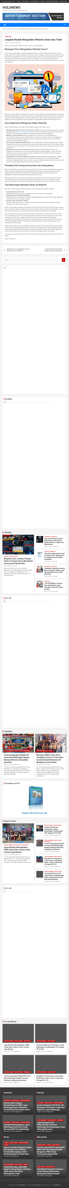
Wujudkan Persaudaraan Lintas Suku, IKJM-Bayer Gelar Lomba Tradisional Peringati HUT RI (53, 861)
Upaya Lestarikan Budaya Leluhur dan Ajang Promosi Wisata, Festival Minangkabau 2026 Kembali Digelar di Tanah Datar (17, 1150)
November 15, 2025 (9, 1111)
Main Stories (14, 556)
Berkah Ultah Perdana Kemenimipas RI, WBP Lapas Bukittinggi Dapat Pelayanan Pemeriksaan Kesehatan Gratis (17, 1106)
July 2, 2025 (47, 561)
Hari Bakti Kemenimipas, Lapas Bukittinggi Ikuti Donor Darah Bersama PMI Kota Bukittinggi (17, 1127)
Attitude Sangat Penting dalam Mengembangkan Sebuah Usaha (53, 250)
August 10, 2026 (41, 1111)
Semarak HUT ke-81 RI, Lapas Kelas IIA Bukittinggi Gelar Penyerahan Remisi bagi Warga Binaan (54, 876)
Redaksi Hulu (16, 764)
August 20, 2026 (48, 835)
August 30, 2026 (8, 854)
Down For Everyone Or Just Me (24, 132)
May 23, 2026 (40, 1131)
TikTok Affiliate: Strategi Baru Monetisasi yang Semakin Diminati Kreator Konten (53, 586)
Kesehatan (8, 1093)
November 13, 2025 (9, 1131)
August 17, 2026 (48, 866)
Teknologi (8, 36)
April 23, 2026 (7, 566)
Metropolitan (42, 1137)
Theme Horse (36, 1185)
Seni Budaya (25, 845)
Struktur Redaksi (35, 1)
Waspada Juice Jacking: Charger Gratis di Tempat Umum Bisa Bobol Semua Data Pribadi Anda (18, 561)
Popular (46, 551)
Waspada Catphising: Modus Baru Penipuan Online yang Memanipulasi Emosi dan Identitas (54, 571)
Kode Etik (42, 1)
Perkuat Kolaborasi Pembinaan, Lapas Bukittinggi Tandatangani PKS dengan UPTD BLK (53, 830)
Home (18, 1)
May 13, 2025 (47, 591)
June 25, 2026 (7, 1156)
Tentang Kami (25, 1)
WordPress (57, 1185)
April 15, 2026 (48, 546)
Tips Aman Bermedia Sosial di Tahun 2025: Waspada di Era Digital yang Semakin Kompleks (54, 556)
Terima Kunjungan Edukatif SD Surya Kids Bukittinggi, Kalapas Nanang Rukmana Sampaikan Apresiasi (54, 846)
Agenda (6, 1142)
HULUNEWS (11, 7)
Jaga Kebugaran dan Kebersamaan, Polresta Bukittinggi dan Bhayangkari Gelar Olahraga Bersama (51, 1126)
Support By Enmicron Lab (34, 813)
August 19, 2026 (8, 764)
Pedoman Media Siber (52, 1)
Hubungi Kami (63, 1)
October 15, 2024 (9, 42)
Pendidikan (47, 536)
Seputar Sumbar (9, 750)
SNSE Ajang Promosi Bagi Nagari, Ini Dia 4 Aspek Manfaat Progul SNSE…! (18, 250)
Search (63, 260)
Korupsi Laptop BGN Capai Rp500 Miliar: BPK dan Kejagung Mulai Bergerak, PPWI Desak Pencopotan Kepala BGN (51, 1150)
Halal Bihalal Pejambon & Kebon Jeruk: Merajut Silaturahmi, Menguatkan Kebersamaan (50, 1171)
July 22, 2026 (39, 764)
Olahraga (40, 1093)
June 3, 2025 (47, 576)
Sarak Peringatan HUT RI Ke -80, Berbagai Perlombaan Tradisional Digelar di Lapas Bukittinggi (51, 1107)
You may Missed (10, 1022)
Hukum (49, 1145)
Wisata (6, 1137)
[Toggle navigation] (5, 25)
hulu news (14, 566)
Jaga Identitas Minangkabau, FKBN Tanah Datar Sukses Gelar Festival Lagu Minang (17, 849)
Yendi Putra (18, 42)
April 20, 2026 (40, 1156)
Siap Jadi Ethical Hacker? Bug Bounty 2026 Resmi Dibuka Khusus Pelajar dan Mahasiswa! (54, 541)
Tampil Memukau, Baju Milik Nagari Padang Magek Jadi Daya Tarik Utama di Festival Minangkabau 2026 (17, 1170)
